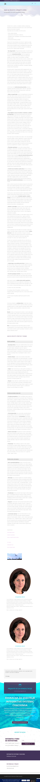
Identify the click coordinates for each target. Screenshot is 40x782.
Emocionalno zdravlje (20, 12)
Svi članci (9, 542)
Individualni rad (10, 544)
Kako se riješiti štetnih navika (13, 537)
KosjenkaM (7, 12)
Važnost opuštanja (11, 534)
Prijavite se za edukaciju (20, 722)
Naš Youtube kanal (11, 547)
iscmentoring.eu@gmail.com (20, 691)
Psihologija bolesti (10, 532)
